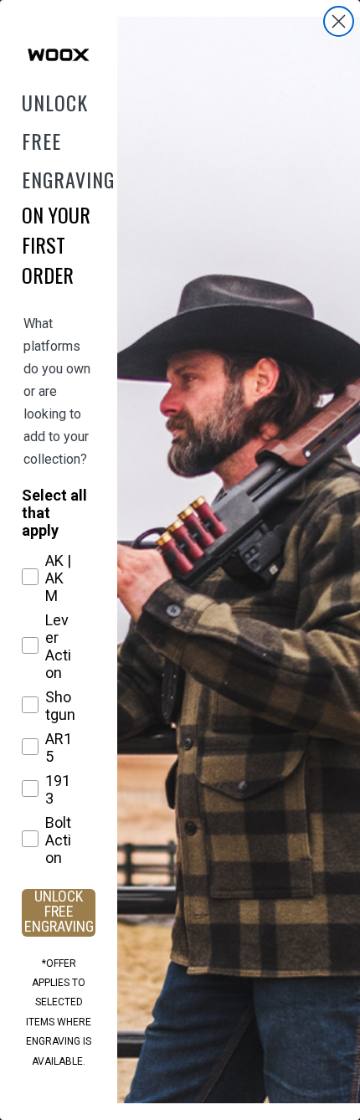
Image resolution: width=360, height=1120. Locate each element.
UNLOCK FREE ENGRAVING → (59, 913)
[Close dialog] (338, 21)
